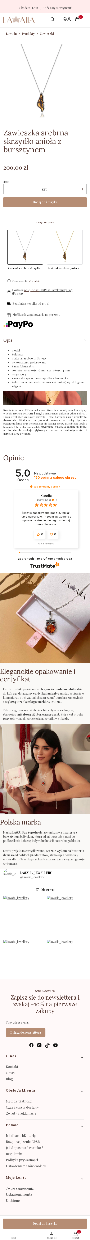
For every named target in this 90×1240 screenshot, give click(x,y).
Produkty (28, 34)
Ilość (6, 181)
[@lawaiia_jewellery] (9, 875)
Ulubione (13, 1200)
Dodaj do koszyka (45, 202)
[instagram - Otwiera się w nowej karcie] (39, 1045)
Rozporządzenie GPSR (23, 1141)
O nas (10, 1073)
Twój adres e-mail (17, 1022)
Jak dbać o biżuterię (21, 1135)
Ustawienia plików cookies (26, 1166)
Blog (9, 1079)
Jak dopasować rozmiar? (24, 1148)
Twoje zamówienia (19, 1188)
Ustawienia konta (19, 1194)
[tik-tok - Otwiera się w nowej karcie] (47, 1045)
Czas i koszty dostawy (22, 1107)
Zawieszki (47, 34)
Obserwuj (47, 889)
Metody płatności (19, 1101)
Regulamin (14, 1154)
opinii (55, 478)
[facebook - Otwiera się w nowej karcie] (31, 1045)
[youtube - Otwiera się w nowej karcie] (55, 1045)
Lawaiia (11, 34)
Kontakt (12, 1066)
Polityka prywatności (22, 1160)
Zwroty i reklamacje (21, 1113)
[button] (31, 486)
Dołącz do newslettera (25, 1032)
